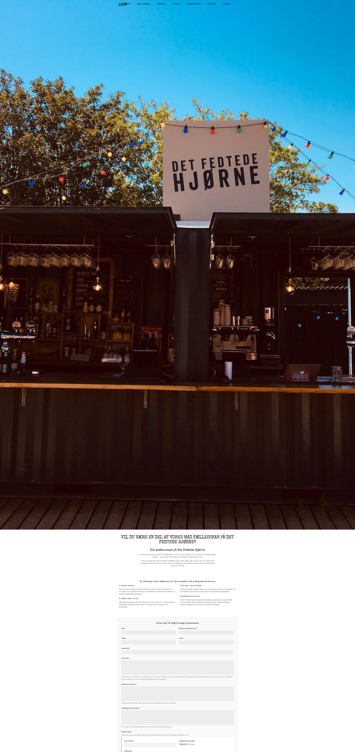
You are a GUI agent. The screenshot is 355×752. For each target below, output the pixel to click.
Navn (123, 628)
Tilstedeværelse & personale (130, 708)
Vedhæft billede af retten (187, 741)
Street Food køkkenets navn (188, 628)
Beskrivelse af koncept (128, 684)
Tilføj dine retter (126, 732)
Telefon (123, 638)
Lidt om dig (125, 658)
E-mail (181, 638)
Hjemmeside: (125, 648)
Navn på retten (129, 741)
